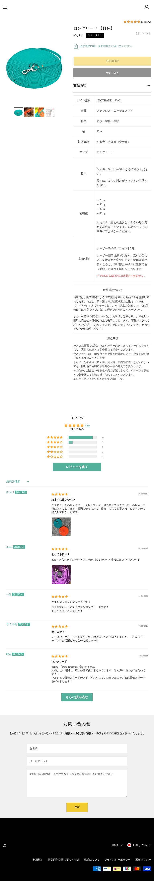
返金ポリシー (143, 859)
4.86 (87, 425)
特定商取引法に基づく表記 (63, 859)
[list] (34, 65)
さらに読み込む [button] (77, 697)
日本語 (114, 845)
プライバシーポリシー (117, 859)
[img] (60, 494)
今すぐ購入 (112, 72)
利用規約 (38, 859)
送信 (77, 807)
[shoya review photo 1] (61, 574)
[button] (132, 21)
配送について (92, 859)
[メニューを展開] (5, 6)
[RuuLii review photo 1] (61, 527)
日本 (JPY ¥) (140, 845)
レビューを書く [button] (77, 467)
